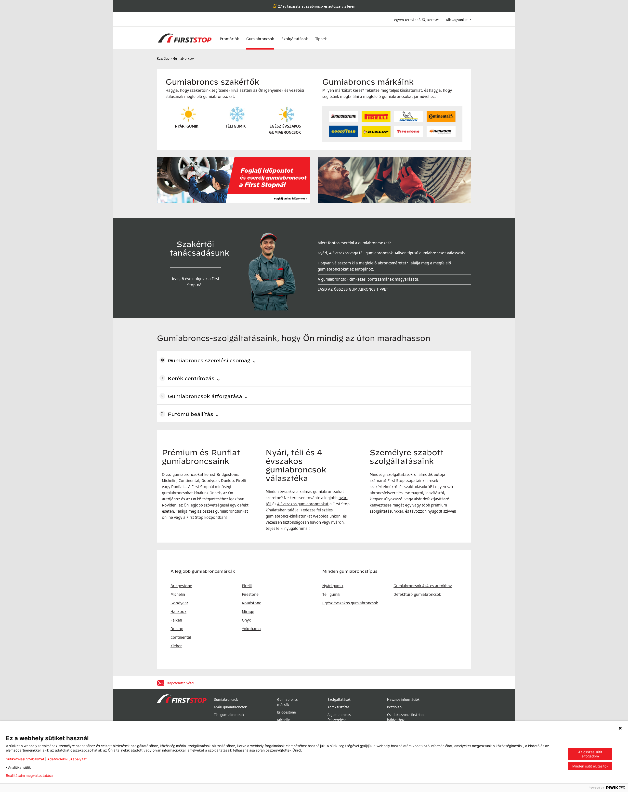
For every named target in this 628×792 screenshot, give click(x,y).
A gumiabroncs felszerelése (339, 717)
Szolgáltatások (294, 38)
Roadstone (251, 602)
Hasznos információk (403, 699)
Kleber (176, 645)
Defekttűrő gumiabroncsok (417, 594)
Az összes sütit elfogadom (590, 754)
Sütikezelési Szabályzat (25, 759)
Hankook (178, 611)
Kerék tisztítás (338, 707)
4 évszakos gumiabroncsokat (302, 503)
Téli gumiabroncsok (229, 715)
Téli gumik (331, 594)
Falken (176, 620)
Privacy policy (72, 776)
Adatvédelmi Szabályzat (67, 759)
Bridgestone (286, 712)
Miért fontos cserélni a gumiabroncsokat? (354, 242)
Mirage (248, 611)
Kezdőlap (394, 707)
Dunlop (176, 628)
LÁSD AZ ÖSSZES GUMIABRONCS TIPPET (353, 289)
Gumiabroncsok (260, 38)
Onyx (246, 620)
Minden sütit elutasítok (590, 766)
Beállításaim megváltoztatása (29, 776)
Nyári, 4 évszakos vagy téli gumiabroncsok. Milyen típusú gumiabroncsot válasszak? (392, 252)
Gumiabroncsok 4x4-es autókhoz (422, 585)
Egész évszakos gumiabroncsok (350, 602)
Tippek (321, 38)
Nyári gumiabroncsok (230, 707)
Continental (180, 637)
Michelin (283, 720)
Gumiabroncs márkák (287, 702)
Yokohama (251, 628)
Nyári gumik (332, 585)
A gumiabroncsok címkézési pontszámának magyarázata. (368, 279)
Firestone (250, 594)
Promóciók (229, 38)
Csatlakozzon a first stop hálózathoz (405, 717)
